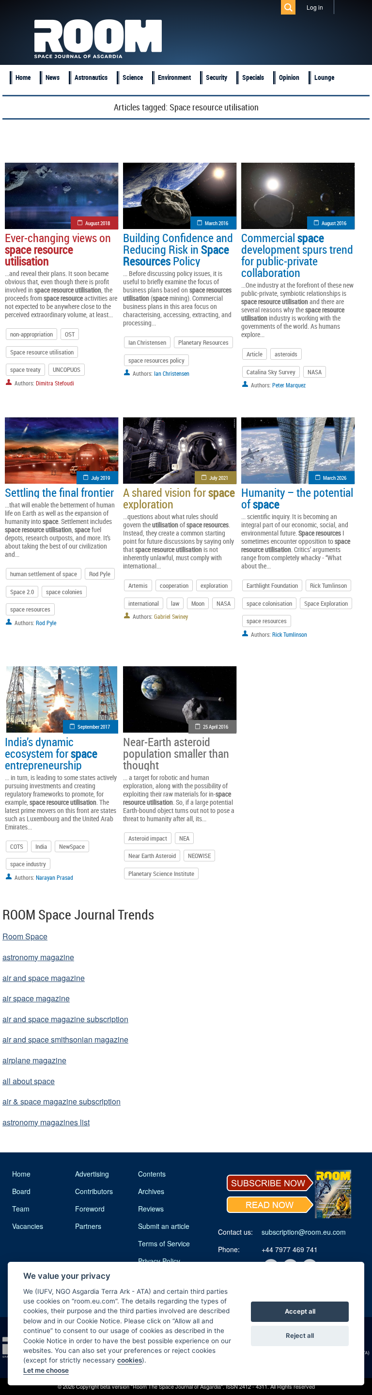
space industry (28, 863)
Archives (151, 1191)
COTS (16, 846)
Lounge (324, 77)
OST (70, 334)
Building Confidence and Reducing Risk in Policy (178, 249)
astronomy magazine (38, 957)
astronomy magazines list (46, 1122)
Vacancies (27, 1226)
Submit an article (163, 1226)
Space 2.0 (22, 591)
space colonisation (269, 603)
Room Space (24, 936)
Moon (197, 603)
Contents (152, 1174)
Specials (253, 77)
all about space (28, 1081)
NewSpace (72, 846)
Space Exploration (326, 603)
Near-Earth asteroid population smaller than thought (176, 753)
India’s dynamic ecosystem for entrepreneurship (51, 753)
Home (23, 77)
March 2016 (216, 223)
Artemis (138, 585)
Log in (315, 7)
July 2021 (218, 477)
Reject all (300, 1335)
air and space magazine (43, 977)
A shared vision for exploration (179, 498)
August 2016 (334, 223)
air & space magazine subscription (61, 1101)
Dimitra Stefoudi (55, 383)
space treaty (25, 369)
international (143, 603)
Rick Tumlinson (328, 585)
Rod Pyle (99, 573)
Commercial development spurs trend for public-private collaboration (297, 255)
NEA (184, 838)
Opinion (289, 77)
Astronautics (91, 77)
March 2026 (334, 477)
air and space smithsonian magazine (65, 1039)
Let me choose (46, 1370)
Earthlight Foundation (272, 585)
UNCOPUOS (66, 369)
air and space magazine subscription (65, 1019)
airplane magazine (34, 1060)
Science (133, 77)
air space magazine (36, 998)
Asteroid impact (147, 838)
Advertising (92, 1174)
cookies (129, 1360)
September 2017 (94, 726)
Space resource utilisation (42, 352)
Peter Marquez (289, 385)
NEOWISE (199, 855)
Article (255, 354)
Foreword (90, 1208)
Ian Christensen (147, 342)
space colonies (64, 591)
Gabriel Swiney (171, 616)
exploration (214, 585)
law (175, 603)
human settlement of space (43, 573)
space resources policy (156, 360)
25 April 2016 (215, 726)
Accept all (300, 1311)
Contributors (94, 1191)
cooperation (174, 585)
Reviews (151, 1208)
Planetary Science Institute (161, 873)
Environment (174, 77)
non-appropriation (31, 334)
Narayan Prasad (54, 877)
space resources (30, 609)
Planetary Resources (203, 342)
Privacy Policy (159, 1261)
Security (216, 77)
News (53, 77)
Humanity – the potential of (297, 498)
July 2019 (100, 477)
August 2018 (97, 223)
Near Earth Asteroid (152, 855)
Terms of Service (164, 1243)
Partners (88, 1226)
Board (21, 1191)
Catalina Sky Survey (271, 372)
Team (21, 1208)
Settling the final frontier (59, 492)
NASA (315, 372)
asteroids (286, 354)
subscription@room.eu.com (304, 1232)
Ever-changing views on (58, 249)
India (41, 846)
